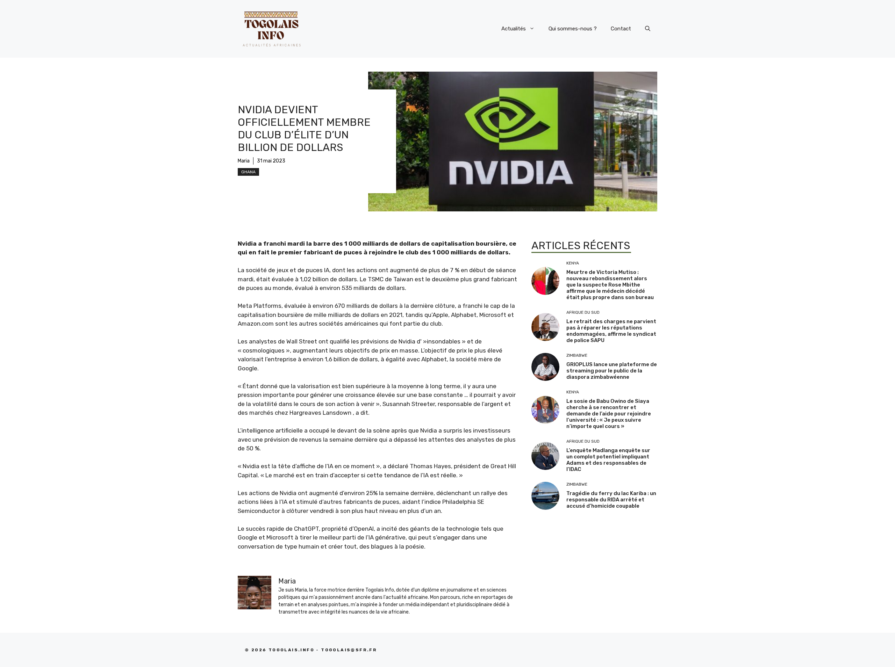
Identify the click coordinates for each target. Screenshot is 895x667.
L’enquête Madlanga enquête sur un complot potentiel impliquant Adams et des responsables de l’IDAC (608, 459)
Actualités (513, 29)
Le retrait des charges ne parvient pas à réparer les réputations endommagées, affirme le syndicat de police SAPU (611, 330)
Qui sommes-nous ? (573, 29)
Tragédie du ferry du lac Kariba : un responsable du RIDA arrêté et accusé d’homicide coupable (611, 499)
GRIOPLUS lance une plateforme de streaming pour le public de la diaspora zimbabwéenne (611, 370)
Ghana (248, 171)
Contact (621, 29)
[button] (647, 28)
